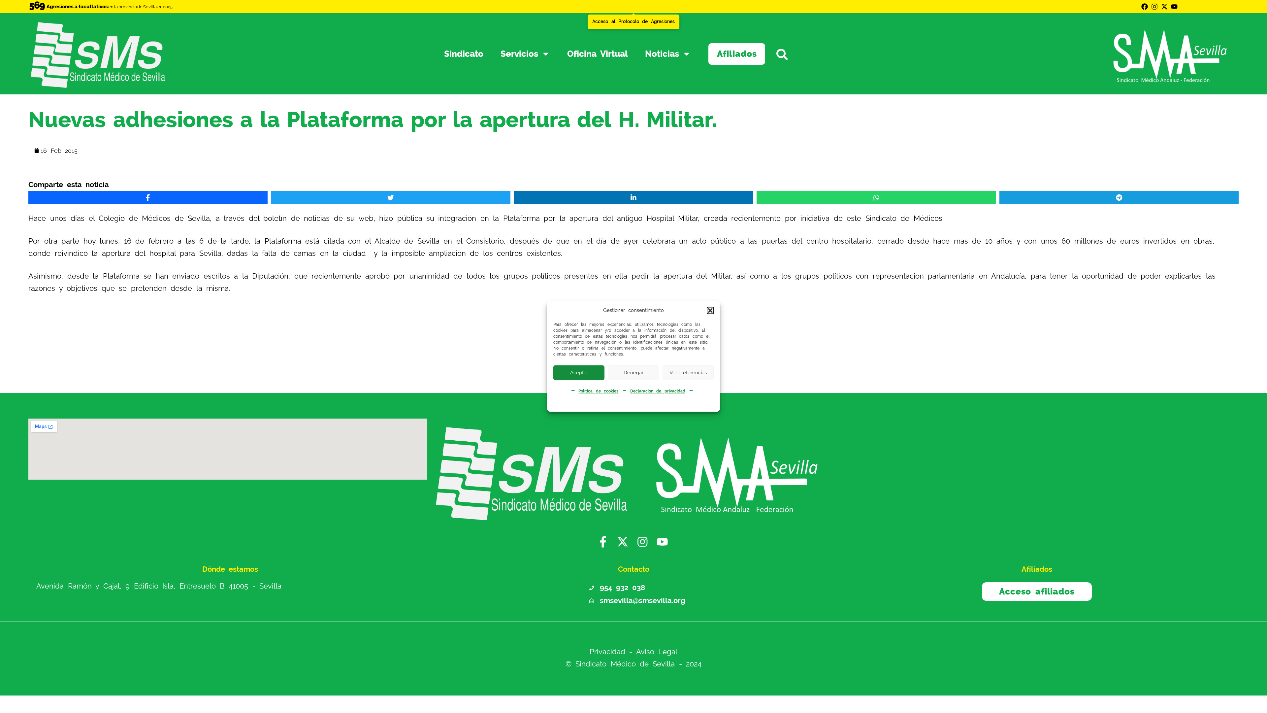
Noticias (662, 54)
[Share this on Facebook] (148, 197)
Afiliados (737, 54)
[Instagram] (1154, 6)
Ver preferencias (688, 373)
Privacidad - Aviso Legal (633, 652)
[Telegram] (1119, 197)
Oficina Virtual (597, 54)
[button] (710, 310)
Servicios (519, 54)
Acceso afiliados (1036, 591)
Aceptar (579, 373)
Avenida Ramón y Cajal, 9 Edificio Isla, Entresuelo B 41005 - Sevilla (158, 586)
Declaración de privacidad (657, 391)
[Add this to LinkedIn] (633, 197)
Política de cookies (598, 391)
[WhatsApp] (876, 197)
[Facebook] (1145, 6)
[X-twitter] (1164, 6)
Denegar (633, 373)
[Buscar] (799, 54)
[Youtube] (1174, 6)
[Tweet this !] (390, 197)
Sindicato (463, 54)
